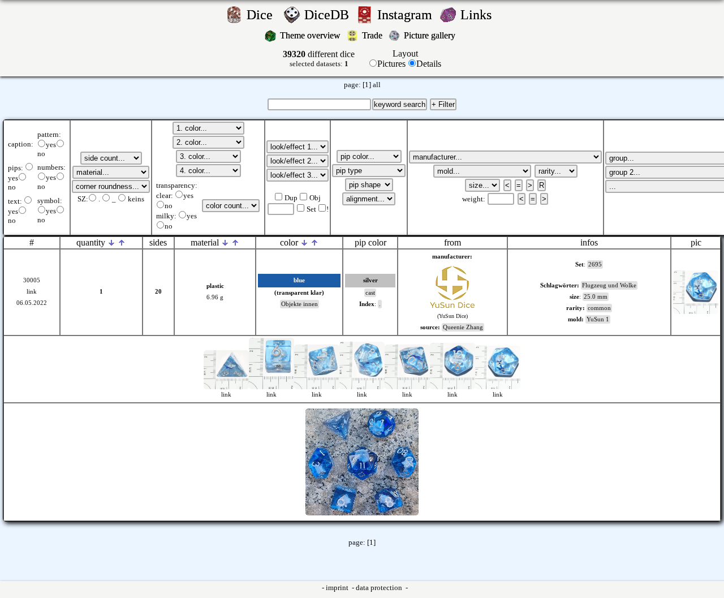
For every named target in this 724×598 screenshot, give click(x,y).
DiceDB (328, 14)
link (32, 292)
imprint (338, 588)
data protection (380, 588)
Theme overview (311, 35)
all (377, 85)
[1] (367, 85)
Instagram (406, 14)
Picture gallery (432, 35)
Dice (263, 14)
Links (479, 14)
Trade (373, 35)
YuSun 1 (598, 319)
